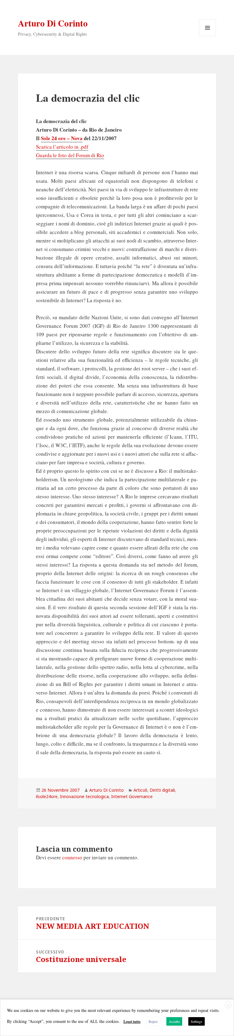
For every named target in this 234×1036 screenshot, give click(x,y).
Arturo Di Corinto (53, 23)
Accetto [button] (174, 1021)
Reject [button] (153, 1021)
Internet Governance (132, 796)
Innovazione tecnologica (84, 796)
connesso (72, 857)
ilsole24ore (47, 796)
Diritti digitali (162, 790)
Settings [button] (196, 1021)
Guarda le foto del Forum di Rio (70, 155)
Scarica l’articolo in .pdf (62, 146)
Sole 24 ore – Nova (62, 138)
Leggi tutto (131, 1021)
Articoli (140, 790)
